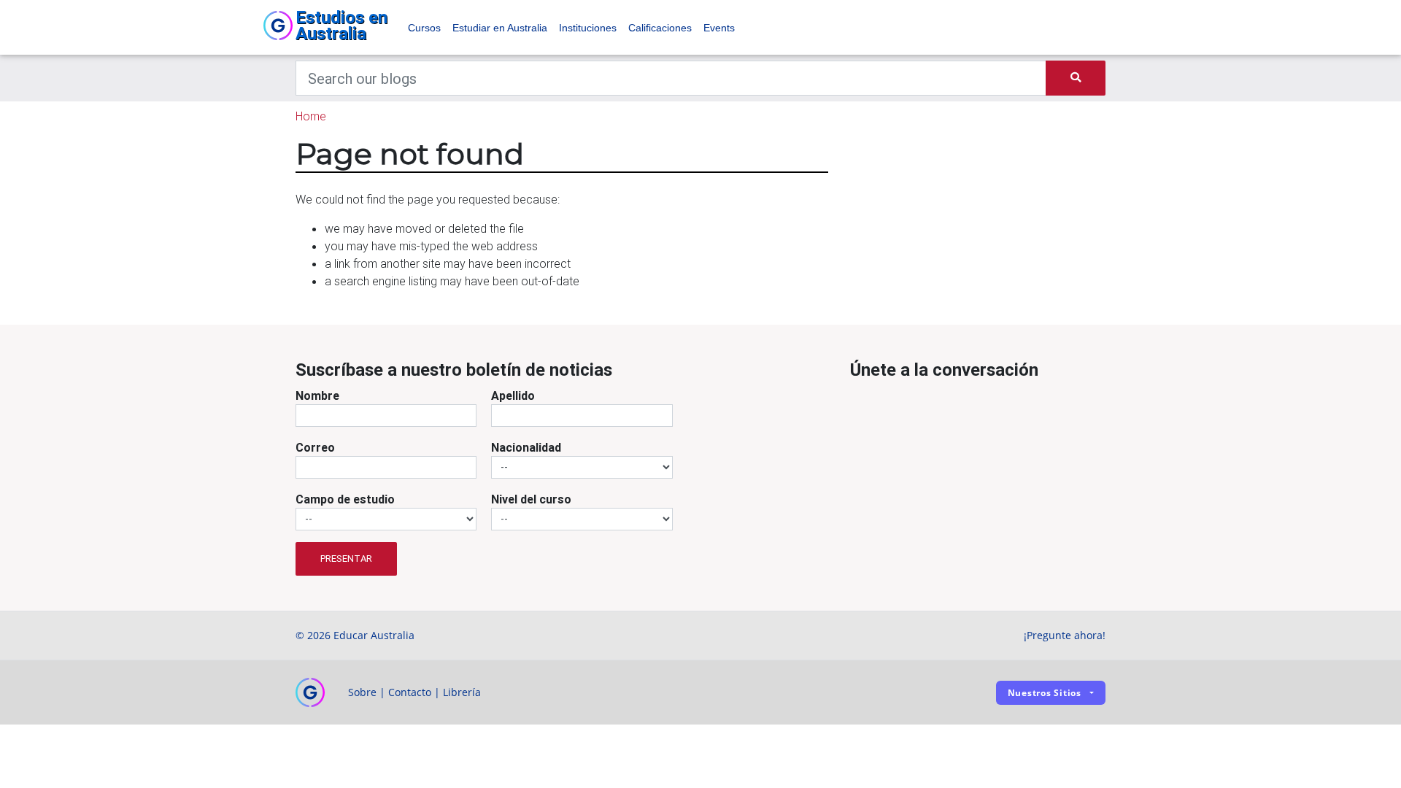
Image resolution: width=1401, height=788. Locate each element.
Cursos (424, 28)
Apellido (513, 395)
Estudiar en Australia (499, 28)
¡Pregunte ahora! (1064, 635)
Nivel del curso (531, 499)
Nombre (317, 395)
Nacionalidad (526, 447)
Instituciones (588, 28)
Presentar (346, 558)
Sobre (362, 692)
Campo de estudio (345, 499)
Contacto (409, 692)
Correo (315, 447)
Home (311, 116)
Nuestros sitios (1044, 693)
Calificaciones (660, 28)
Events (719, 28)
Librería (462, 692)
